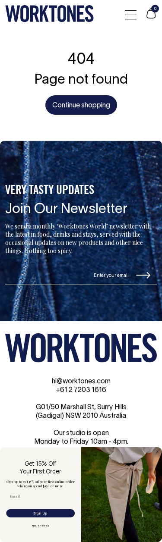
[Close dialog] (157, 451)
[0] (151, 17)
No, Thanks (40, 525)
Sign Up (40, 513)
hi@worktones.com (81, 382)
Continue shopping (81, 106)
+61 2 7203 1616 (81, 390)
